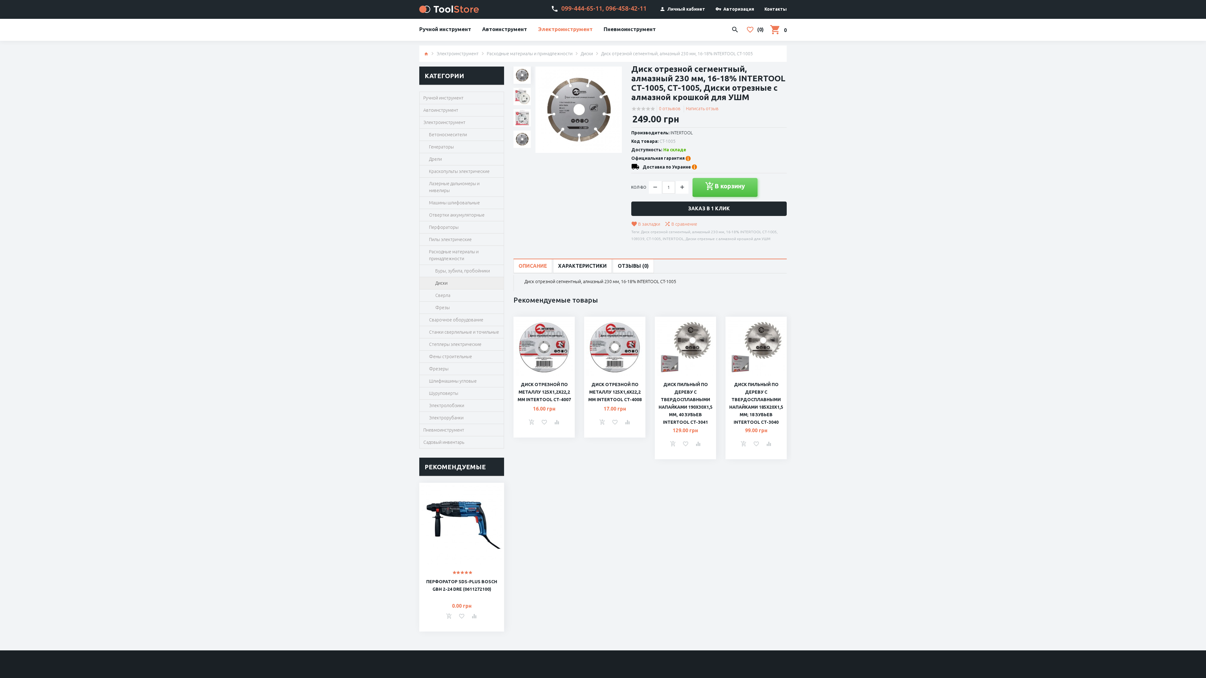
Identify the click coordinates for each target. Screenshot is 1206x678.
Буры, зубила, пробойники (462, 270)
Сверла (442, 295)
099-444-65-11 (581, 8)
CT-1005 (653, 239)
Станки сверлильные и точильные (464, 332)
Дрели (435, 159)
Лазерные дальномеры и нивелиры (454, 187)
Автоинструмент (504, 29)
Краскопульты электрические (459, 171)
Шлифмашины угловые (453, 381)
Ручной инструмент (445, 29)
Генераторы (441, 146)
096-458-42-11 (626, 8)
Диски (587, 53)
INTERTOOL (682, 132)
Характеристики (582, 266)
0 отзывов (670, 108)
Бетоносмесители (448, 134)
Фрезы (442, 307)
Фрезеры (438, 368)
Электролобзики (446, 405)
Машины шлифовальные (454, 202)
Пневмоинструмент (630, 29)
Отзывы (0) (633, 266)
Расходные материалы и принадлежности (530, 53)
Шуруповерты (443, 393)
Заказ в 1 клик (709, 208)
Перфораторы (444, 227)
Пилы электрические (450, 239)
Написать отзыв (702, 108)
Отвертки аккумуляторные (457, 215)
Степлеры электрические (455, 344)
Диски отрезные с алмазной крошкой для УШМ (728, 239)
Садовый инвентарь (443, 442)
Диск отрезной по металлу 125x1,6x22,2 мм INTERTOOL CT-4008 (615, 392)
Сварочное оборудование (456, 319)
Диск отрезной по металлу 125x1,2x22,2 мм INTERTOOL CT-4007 (544, 392)
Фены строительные (450, 356)
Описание (533, 266)
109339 (637, 239)
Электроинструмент (565, 29)
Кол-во (638, 187)
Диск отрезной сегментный (665, 232)
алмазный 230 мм (708, 232)
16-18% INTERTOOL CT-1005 (751, 232)
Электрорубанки (446, 417)
